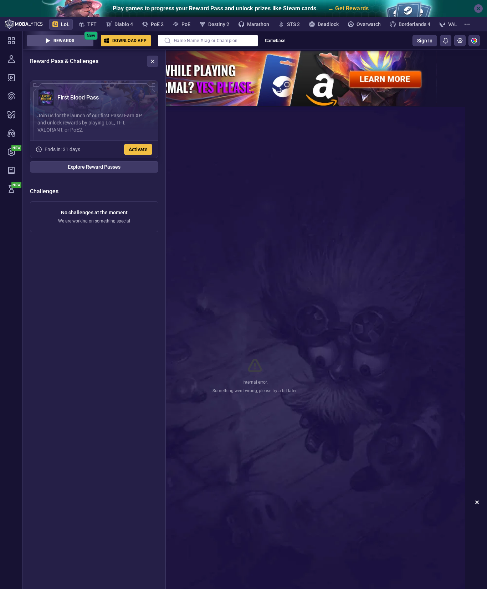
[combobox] (208, 40)
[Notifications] (445, 40)
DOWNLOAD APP (129, 40)
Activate (138, 149)
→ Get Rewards (348, 8)
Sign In (424, 40)
